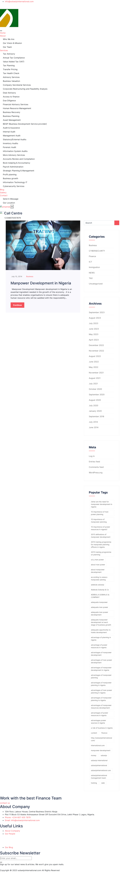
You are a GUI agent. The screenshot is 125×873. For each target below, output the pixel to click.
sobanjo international (99, 760)
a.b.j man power (97, 560)
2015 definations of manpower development (100, 535)
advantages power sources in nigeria (98, 721)
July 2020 (93, 405)
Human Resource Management (17, 108)
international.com (98, 745)
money (93, 755)
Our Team (7, 47)
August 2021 (94, 378)
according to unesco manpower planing (99, 578)
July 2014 (93, 422)
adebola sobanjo (97, 585)
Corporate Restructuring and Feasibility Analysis (25, 89)
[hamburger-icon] (1, 30)
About (3, 36)
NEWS (92, 272)
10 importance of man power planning (99, 513)
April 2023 (94, 340)
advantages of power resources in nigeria (99, 714)
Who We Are (8, 39)
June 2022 (94, 361)
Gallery (3, 192)
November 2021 (96, 372)
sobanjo (104, 755)
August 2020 (95, 400)
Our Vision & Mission (12, 43)
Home (2, 33)
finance (104, 733)
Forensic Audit (9, 147)
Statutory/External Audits (14, 139)
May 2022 (93, 367)
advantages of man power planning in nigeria (101, 691)
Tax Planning (9, 65)
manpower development (100, 750)
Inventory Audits (10, 143)
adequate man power (99, 607)
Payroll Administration (13, 166)
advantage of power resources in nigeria (99, 646)
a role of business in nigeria (102, 728)
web (103, 783)
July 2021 (93, 383)
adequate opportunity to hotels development (100, 631)
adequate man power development (99, 613)
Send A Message (10, 199)
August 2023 (95, 318)
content (94, 733)
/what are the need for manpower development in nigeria (101, 504)
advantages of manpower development (101, 653)
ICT (90, 262)
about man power (98, 565)
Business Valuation (11, 81)
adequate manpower (99, 602)
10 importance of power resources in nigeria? (100, 528)
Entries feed (94, 461)
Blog (2, 189)
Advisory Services (11, 77)
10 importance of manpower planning (99, 520)
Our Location (9, 203)
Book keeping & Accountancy (16, 163)
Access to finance (11, 96)
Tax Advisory (9, 54)
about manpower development (97, 571)
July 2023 (93, 323)
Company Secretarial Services (17, 85)
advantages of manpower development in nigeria (101, 668)
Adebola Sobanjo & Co (100, 590)
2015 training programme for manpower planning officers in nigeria (101, 544)
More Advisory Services (14, 155)
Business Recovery (11, 112)
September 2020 (96, 394)
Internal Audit (9, 131)
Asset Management (12, 120)
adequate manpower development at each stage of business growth (101, 622)
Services (4, 50)
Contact (3, 195)
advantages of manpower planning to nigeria (101, 699)
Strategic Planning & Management (18, 170)
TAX (91, 278)
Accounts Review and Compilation (19, 159)
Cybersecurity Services (13, 186)
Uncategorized (96, 283)
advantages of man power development (101, 661)
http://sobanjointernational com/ (101, 739)
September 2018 (96, 416)
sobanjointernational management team (99, 776)
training (94, 783)
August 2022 (95, 356)
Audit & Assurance (11, 128)
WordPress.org (95, 472)
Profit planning (9, 174)
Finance (92, 256)
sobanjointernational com (101, 770)
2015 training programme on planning (101, 553)
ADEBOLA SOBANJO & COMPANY (100, 596)
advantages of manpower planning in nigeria (101, 684)
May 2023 (93, 334)
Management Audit (11, 135)
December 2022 (96, 345)
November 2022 (96, 350)
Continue (17, 305)
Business (29, 276)
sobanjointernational (99, 765)
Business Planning (11, 116)
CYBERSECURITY (97, 251)
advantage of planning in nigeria (101, 638)
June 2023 (94, 329)
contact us (5, 803)
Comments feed (96, 467)
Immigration (94, 267)
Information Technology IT (15, 182)
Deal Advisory (9, 93)
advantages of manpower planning (101, 676)
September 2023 (96, 312)
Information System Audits (15, 151)
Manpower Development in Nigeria (41, 283)
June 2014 (93, 427)
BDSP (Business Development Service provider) (25, 124)
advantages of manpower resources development (101, 706)
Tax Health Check (11, 73)
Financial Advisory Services (15, 104)
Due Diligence (9, 100)
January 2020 (95, 411)
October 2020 (95, 389)
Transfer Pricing (10, 69)
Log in (92, 456)
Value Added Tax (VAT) (13, 61)
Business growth (10, 178)
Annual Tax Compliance (14, 57)
